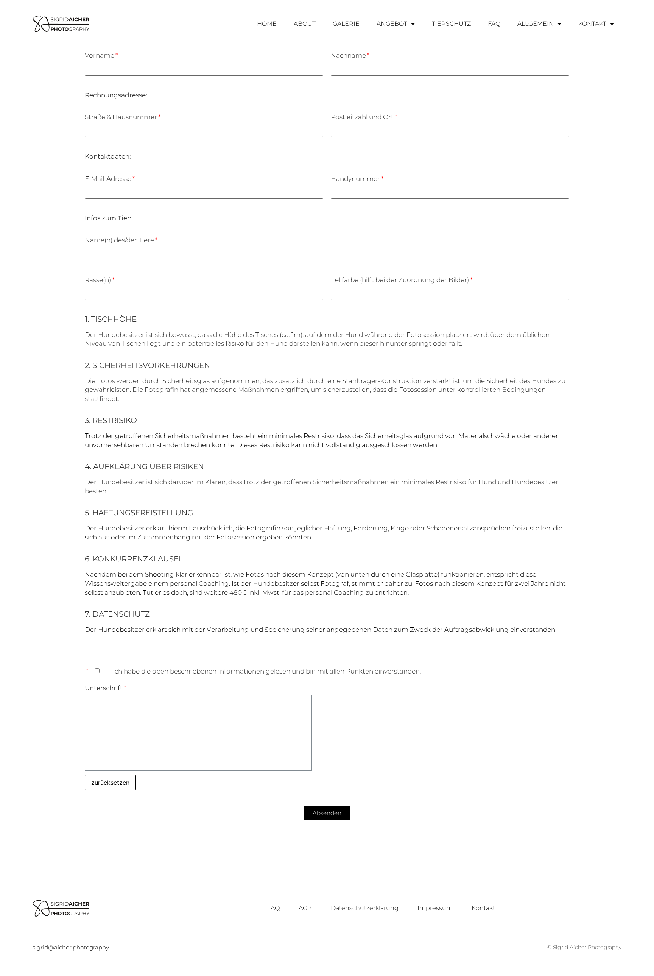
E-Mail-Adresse (108, 178)
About (305, 23)
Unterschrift (104, 688)
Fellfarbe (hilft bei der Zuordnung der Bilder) (400, 280)
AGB (305, 908)
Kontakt (592, 23)
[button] (327, 813)
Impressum (435, 908)
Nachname (348, 55)
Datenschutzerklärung (365, 908)
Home (267, 23)
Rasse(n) (98, 280)
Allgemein (535, 23)
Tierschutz (451, 23)
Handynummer (355, 178)
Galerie (346, 23)
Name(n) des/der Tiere (119, 240)
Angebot (392, 23)
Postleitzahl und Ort (362, 117)
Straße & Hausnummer (121, 117)
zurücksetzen (110, 782)
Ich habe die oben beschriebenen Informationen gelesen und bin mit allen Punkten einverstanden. (267, 671)
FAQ (494, 23)
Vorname (99, 55)
